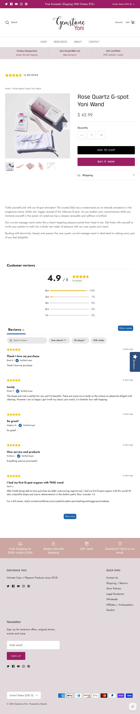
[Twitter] (6, 4)
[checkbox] (99, 340)
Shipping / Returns (117, 583)
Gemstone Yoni (21, 703)
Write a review (125, 328)
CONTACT (94, 42)
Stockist (110, 610)
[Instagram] (21, 4)
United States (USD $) (122, 4)
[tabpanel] (70, 430)
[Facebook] (11, 4)
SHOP (44, 42)
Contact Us (112, 578)
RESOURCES (60, 42)
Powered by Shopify (38, 703)
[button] (70, 291)
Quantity (83, 128)
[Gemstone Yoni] (70, 22)
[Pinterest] (26, 4)
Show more (70, 516)
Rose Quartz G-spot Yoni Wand (27, 88)
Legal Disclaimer (115, 594)
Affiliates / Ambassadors (119, 605)
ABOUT (78, 42)
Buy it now (106, 162)
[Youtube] (16, 4)
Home (7, 88)
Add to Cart (106, 150)
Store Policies (113, 588)
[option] (37, 125)
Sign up (16, 656)
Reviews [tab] (16, 329)
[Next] (66, 126)
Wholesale (112, 599)
